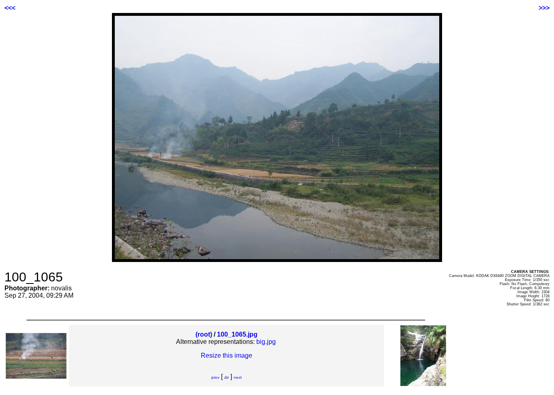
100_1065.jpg (237, 334)
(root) (203, 334)
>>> (544, 7)
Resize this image (226, 355)
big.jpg (266, 341)
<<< (9, 7)
